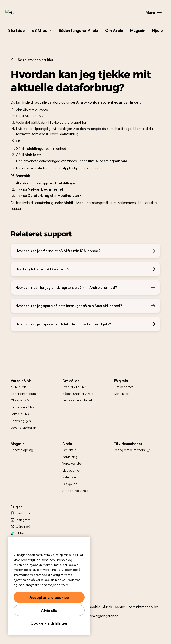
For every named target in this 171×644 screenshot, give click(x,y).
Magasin (137, 30)
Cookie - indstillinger (49, 623)
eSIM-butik (41, 30)
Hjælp (157, 30)
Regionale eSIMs (22, 407)
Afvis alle (49, 610)
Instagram (23, 520)
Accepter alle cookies (49, 597)
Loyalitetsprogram (24, 427)
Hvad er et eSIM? (74, 387)
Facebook (23, 513)
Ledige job (69, 484)
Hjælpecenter (123, 387)
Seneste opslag (22, 450)
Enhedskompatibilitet (77, 400)
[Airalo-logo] (18, 12)
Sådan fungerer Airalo (78, 30)
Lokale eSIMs (20, 414)
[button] (159, 12)
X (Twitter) (23, 526)
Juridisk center (114, 607)
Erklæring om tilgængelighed (96, 616)
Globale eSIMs (21, 400)
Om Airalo (114, 30)
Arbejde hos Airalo (75, 490)
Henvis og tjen (21, 421)
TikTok (20, 533)
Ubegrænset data (23, 393)
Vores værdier (72, 463)
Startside (16, 30)
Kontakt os (121, 393)
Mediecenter (71, 470)
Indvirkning (69, 457)
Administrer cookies (144, 607)
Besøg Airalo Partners (129, 450)
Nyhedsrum (70, 477)
